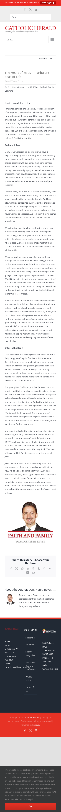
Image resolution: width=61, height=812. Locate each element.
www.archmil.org (50, 668)
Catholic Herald (32, 717)
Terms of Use (29, 689)
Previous (43, 58)
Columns (9, 90)
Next (52, 58)
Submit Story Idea (30, 653)
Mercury (36, 724)
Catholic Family (47, 87)
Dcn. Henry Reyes (16, 87)
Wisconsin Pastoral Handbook (30, 666)
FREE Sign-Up (48, 2)
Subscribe (30, 637)
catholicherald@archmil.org (17, 667)
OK (30, 806)
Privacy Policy (28, 678)
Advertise (29, 644)
